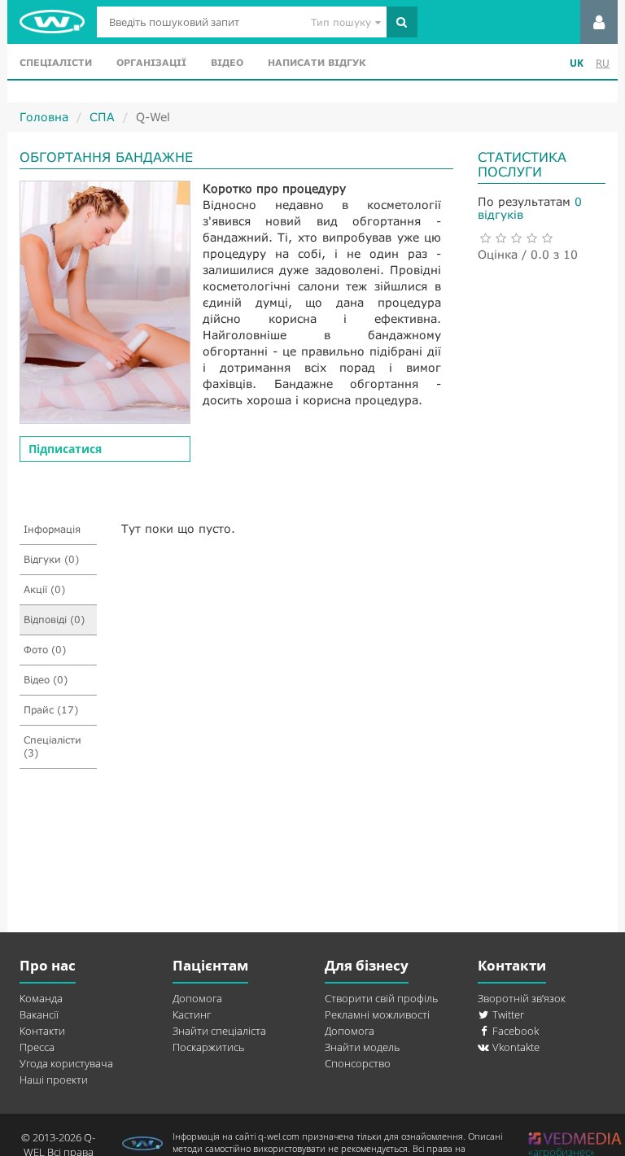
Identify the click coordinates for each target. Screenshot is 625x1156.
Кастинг (192, 1014)
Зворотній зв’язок (522, 998)
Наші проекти (54, 1079)
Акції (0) (44, 589)
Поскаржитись (208, 1047)
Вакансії (39, 1014)
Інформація (52, 529)
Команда (41, 998)
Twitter (507, 1014)
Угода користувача (66, 1063)
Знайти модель (362, 1047)
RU (603, 63)
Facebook (514, 1030)
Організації (151, 62)
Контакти (42, 1030)
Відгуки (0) (51, 559)
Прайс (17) (51, 710)
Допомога (197, 998)
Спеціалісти (56, 62)
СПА (102, 117)
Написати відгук (316, 62)
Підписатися (65, 448)
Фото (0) (45, 649)
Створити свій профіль (381, 998)
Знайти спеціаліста (219, 1030)
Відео (227, 62)
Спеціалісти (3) (52, 746)
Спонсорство (358, 1063)
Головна (44, 117)
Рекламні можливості (377, 1014)
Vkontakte (515, 1047)
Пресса (37, 1047)
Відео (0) (46, 680)
